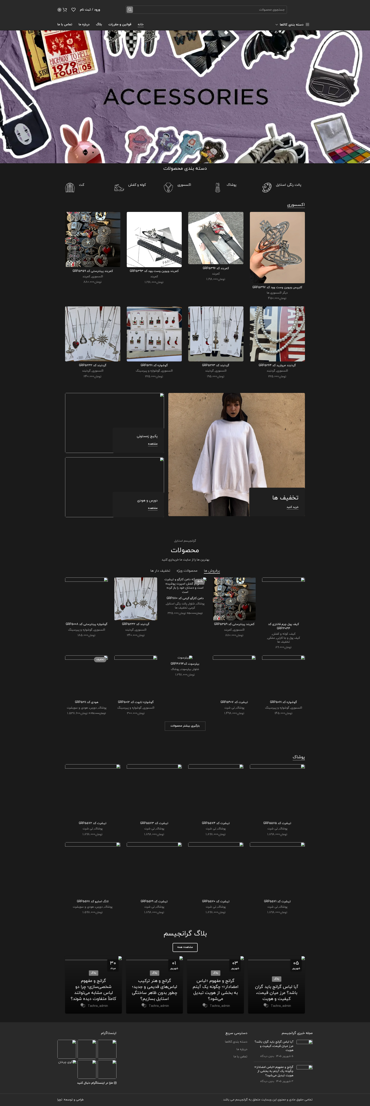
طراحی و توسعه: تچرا (70, 1100)
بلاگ (276, 979)
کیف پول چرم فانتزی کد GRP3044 (283, 626)
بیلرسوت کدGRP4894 (185, 664)
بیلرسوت (186, 669)
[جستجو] (130, 9)
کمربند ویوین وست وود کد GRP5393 (154, 271)
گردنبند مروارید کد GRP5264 (277, 365)
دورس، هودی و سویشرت (82, 708)
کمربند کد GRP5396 (216, 268)
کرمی (192, 608)
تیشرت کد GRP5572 (92, 823)
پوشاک (200, 604)
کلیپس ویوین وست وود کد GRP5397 (277, 287)
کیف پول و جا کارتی (288, 638)
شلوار (191, 604)
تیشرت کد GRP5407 (234, 702)
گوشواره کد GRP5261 (154, 365)
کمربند (216, 274)
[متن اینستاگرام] (107, 1049)
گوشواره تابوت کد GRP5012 (136, 702)
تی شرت (229, 708)
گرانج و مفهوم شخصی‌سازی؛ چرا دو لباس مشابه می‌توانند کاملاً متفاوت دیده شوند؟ (93, 990)
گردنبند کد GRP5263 (215, 365)
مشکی (271, 638)
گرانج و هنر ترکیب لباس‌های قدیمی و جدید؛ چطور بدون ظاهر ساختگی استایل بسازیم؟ (154, 990)
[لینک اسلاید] (185, 96)
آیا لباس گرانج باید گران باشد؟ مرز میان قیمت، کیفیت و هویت (276, 993)
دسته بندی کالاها (236, 1042)
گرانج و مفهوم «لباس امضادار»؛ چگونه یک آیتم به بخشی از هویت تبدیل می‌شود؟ (215, 990)
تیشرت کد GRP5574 (216, 823)
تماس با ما (240, 1057)
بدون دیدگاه (267, 1056)
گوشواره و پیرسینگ (148, 371)
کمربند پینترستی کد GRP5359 (93, 271)
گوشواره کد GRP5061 (283, 702)
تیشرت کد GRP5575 (277, 823)
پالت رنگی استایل (176, 604)
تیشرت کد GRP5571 (277, 901)
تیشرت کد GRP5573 (154, 823)
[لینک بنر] (236, 454)
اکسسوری (97, 277)
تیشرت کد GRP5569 (154, 901)
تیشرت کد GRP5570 (216, 901)
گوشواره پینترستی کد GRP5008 (86, 624)
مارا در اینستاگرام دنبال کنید (95, 1083)
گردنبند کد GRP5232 (92, 365)
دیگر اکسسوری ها (277, 293)
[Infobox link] (283, 187)
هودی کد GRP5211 (86, 702)
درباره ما (242, 1049)
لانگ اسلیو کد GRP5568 (93, 901)
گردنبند (271, 371)
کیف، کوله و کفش (283, 634)
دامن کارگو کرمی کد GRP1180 (185, 598)
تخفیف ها (283, 642)
